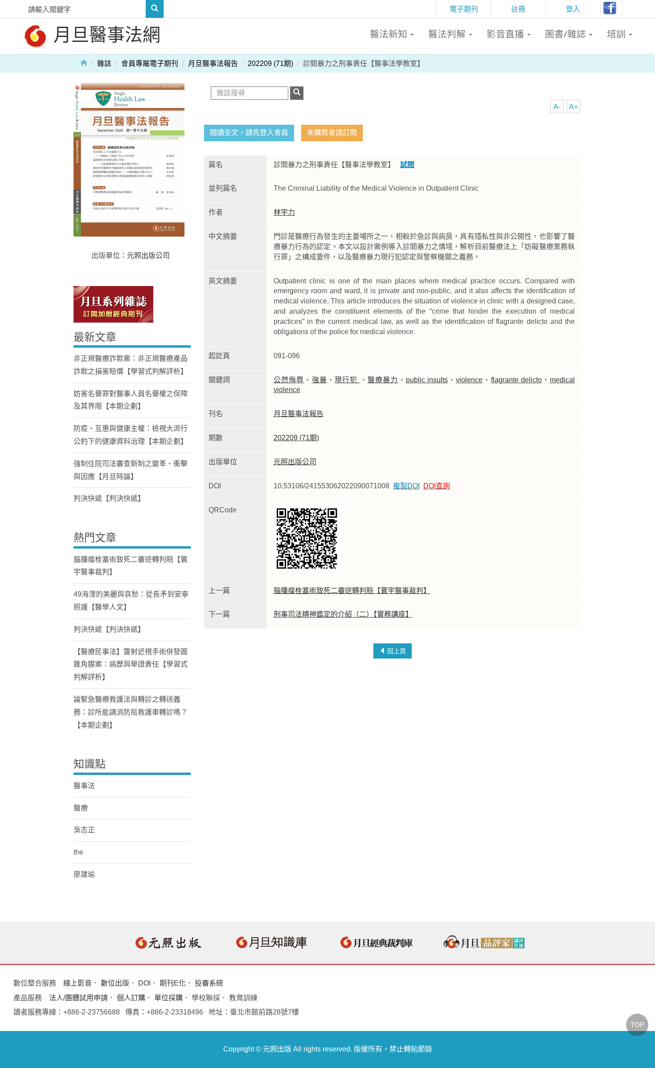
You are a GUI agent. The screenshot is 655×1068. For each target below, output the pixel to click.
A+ (573, 106)
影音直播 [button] (506, 34)
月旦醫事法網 (104, 34)
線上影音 (77, 983)
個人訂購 (131, 998)
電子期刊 (464, 9)
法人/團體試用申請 (78, 998)
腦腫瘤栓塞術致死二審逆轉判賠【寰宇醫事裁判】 (352, 590)
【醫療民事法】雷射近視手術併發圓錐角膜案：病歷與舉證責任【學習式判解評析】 (131, 664)
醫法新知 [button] (389, 34)
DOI (144, 983)
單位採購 (168, 998)
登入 (573, 9)
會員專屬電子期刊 (149, 63)
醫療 (81, 808)
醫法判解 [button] (448, 34)
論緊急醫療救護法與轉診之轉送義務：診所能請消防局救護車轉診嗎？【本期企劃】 (131, 712)
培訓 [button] (617, 34)
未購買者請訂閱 (332, 132)
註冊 (518, 9)
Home (83, 62)
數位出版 (115, 983)
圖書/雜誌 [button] (566, 34)
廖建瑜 (84, 874)
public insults (427, 380)
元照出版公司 (295, 462)
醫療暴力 (383, 380)
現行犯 (347, 380)
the (78, 852)
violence (469, 380)
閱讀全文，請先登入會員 (249, 132)
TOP (637, 1024)
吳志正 (84, 830)
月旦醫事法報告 (213, 63)
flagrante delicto (516, 380)
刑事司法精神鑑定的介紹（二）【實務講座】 (343, 614)
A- (557, 106)
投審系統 (209, 983)
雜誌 (104, 63)
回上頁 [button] (395, 651)
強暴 (319, 380)
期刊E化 (173, 983)
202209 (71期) (270, 63)
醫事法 (84, 786)
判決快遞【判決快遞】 (109, 498)
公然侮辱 (289, 380)
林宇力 (284, 212)
